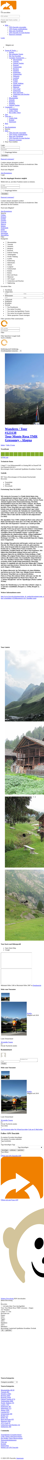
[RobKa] (14, 1014)
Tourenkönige (13, 109)
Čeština (3, 215)
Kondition (8, 303)
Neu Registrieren (10, 127)
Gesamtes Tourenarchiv (17, 58)
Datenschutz (5, 1446)
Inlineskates (17, 85)
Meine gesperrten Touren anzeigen (18, 315)
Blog (6, 123)
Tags (13, 1145)
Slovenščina (5, 235)
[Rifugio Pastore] (22, 905)
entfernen (13, 1150)
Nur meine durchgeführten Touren (18, 311)
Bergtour (16, 69)
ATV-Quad (16, 89)
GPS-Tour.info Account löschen (19, 32)
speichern (20, 1150)
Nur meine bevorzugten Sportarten (18, 313)
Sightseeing (17, 91)
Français (3, 222)
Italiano (3, 226)
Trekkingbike (17, 67)
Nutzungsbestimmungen (8, 1440)
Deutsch (3, 217)
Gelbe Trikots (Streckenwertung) (11, 1436)
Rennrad (16, 65)
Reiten (15, 96)
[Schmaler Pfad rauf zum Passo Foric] (22, 686)
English (3, 219)
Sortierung (14, 349)
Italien (3, 445)
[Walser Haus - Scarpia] (22, 759)
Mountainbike (17, 59)
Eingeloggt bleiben (11, 152)
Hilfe (7, 25)
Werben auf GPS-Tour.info (9, 1447)
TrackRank (8, 290)
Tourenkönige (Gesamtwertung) (11, 1435)
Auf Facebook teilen (7, 1129)
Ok (2, 1330)
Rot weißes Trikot (15, 112)
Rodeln (15, 80)
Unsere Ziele (13, 118)
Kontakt (11, 120)
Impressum (12, 122)
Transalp (16, 61)
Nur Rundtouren (12, 307)
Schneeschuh (17, 74)
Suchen (11, 52)
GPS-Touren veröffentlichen (18, 29)
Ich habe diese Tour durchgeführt (14, 1306)
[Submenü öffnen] (25, 58)
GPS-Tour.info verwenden (17, 27)
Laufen (15, 81)
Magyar (3, 224)
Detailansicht (37, 985)
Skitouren (16, 76)
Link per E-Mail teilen (35, 1129)
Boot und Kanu (18, 92)
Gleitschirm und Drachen (21, 94)
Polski (3, 229)
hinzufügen (5, 1150)
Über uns (8, 116)
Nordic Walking (18, 83)
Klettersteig (16, 72)
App (6, 114)
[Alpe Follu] (22, 832)
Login (3, 38)
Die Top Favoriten (15, 56)
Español (3, 220)
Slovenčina (4, 233)
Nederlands (4, 228)
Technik (7, 305)
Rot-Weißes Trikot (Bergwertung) (12, 1438)
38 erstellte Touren (7, 1042)
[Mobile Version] (4, 457)
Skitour (9, 265)
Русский (4, 231)
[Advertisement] (22, 621)
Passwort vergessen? (7, 159)
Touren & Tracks (10, 50)
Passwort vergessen (15, 34)
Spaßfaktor (8, 301)
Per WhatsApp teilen (21, 1129)
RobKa (29, 1013)
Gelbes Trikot (13, 111)
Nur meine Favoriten (14, 309)
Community (9, 107)
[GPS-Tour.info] (22, 9)
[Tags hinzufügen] (22, 1147)
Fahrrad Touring (18, 63)
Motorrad (16, 87)
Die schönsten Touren (16, 54)
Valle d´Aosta (10, 445)
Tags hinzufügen (6, 1145)
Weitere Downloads (7, 1298)
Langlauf (16, 78)
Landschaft (8, 299)
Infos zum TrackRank (16, 31)
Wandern (16, 70)
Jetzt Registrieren (6, 173)
